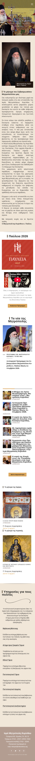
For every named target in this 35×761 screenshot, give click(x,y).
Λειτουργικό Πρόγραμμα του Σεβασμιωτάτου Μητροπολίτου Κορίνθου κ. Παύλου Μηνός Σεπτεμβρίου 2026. (19, 364)
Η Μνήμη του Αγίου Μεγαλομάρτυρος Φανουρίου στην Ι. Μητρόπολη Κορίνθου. (21, 394)
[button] (32, 4)
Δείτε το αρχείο (9, 528)
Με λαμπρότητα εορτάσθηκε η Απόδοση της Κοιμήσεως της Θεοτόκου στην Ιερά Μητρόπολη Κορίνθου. (22, 431)
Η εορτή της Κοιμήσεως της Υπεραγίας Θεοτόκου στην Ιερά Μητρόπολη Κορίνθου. (22, 459)
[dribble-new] (19, 751)
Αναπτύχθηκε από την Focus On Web (17, 754)
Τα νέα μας (18, 356)
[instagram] (24, 751)
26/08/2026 (10, 358)
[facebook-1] (11, 751)
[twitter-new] (15, 751)
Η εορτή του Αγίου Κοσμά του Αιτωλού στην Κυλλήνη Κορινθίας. (22, 419)
